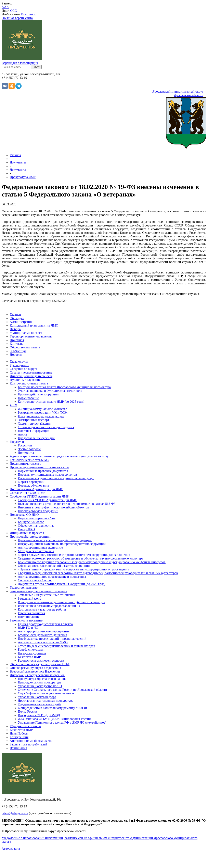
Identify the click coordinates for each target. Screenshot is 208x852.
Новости (16, 354)
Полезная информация (33, 430)
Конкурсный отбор (31, 522)
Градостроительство (24, 587)
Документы (18, 162)
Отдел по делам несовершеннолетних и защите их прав (56, 646)
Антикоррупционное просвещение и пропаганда (52, 576)
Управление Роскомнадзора (37, 697)
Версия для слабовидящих (20, 63)
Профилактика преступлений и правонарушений (52, 638)
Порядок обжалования (33, 485)
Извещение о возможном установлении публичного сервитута (61, 602)
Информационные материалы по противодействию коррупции (62, 544)
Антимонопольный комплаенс (31, 740)
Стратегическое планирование (31, 372)
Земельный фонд (29, 598)
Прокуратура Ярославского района (42, 678)
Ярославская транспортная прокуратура (45, 700)
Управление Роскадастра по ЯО (40, 686)
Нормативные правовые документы (43, 471)
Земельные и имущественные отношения (38, 591)
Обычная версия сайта (17, 18)
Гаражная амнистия (31, 613)
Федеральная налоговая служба (39, 704)
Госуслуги (17, 441)
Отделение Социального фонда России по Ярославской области (62, 689)
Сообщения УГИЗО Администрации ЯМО (47, 500)
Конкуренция (19, 737)
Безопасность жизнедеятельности (41, 660)
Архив (22, 434)
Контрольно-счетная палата (29, 383)
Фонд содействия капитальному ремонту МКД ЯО (53, 708)
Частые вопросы (29, 449)
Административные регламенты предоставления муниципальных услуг (60, 456)
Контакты (16, 343)
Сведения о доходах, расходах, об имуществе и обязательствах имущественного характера (80, 558)
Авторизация (11, 848)
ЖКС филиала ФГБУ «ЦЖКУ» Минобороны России (54, 719)
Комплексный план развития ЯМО (34, 325)
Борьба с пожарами (31, 649)
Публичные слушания (25, 379)
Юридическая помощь (25, 726)
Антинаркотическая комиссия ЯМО (43, 642)
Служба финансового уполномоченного (46, 693)
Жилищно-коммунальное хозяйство (42, 409)
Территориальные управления (31, 336)
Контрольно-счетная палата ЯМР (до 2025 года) (51, 401)
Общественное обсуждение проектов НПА (39, 664)
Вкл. (24, 14)
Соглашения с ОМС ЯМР (27, 492)
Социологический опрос (35, 580)
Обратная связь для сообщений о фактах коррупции (54, 565)
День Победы (19, 733)
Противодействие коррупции (38, 394)
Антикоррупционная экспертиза (40, 547)
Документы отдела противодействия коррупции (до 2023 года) (61, 584)
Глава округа (19, 361)
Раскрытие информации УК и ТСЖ (42, 412)
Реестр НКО (26, 529)
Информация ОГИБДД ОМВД (39, 715)
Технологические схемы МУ (29, 460)
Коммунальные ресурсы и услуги (41, 416)
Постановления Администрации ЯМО (36, 489)
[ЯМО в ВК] (5, 88)
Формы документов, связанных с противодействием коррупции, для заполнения (74, 554)
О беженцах (18, 351)
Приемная (17, 340)
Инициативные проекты (27, 533)
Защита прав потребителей (28, 744)
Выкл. (31, 14)
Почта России (27, 711)
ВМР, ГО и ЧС (28, 627)
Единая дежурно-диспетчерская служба (45, 624)
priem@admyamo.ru (15, 813)
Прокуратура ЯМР (23, 177)
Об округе (17, 318)
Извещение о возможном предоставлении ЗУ (49, 606)
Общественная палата (25, 347)
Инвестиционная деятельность (31, 376)
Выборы (15, 329)
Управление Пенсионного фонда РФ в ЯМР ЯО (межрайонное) (62, 722)
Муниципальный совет (26, 332)
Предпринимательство (25, 463)
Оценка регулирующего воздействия (35, 667)
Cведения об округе (23, 368)
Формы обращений (31, 482)
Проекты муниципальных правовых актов (39, 467)
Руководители (19, 365)
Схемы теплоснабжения (34, 423)
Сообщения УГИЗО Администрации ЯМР (39, 496)
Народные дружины (32, 653)
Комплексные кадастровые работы (42, 609)
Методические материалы (36, 551)
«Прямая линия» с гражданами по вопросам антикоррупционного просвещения (73, 569)
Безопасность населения (26, 620)
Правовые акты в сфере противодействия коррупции (55, 540)
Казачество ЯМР (29, 657)
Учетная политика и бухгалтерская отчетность (50, 390)
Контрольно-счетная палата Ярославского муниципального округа (64, 387)
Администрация (21, 322)
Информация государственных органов (37, 675)
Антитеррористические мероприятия (43, 631)
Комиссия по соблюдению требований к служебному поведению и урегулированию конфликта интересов (92, 562)
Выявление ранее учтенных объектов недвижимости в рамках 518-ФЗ (66, 503)
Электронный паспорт (33, 420)
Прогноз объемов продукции (38, 511)
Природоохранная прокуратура (39, 682)
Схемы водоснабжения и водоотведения (46, 427)
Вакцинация (18, 748)
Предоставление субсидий (36, 438)
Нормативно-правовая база (36, 518)
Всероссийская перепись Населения (35, 671)
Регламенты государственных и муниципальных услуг (56, 478)
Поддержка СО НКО (24, 514)
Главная (15, 155)
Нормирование (28, 398)
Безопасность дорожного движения (42, 635)
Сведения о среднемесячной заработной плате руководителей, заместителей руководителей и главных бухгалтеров (98, 573)
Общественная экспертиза (36, 525)
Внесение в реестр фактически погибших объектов (53, 507)
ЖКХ (13, 405)
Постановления (28, 616)
